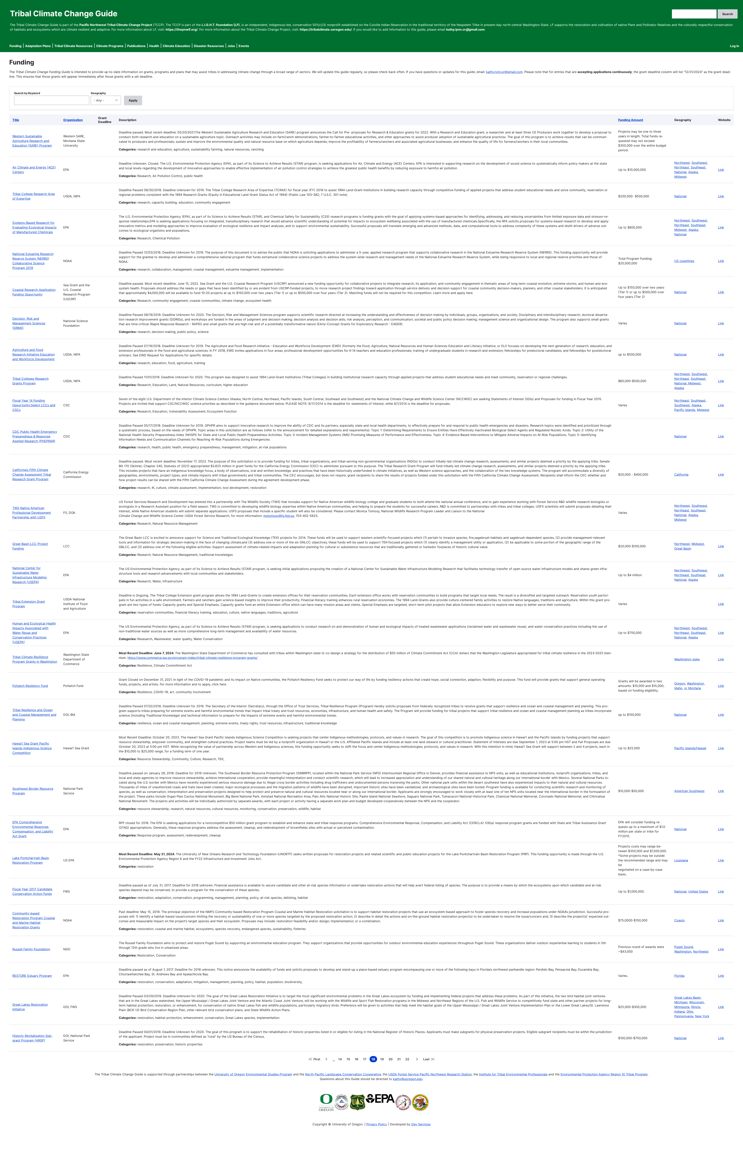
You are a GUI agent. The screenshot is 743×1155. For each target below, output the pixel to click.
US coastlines (684, 261)
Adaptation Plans (38, 46)
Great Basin (682, 548)
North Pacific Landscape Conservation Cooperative (343, 1074)
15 (349, 1059)
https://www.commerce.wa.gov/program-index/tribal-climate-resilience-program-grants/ (193, 658)
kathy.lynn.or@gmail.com (504, 72)
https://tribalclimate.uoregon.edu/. (326, 29)
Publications (136, 46)
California (681, 474)
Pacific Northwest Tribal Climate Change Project (115, 25)
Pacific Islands (684, 410)
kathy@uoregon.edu (407, 1079)
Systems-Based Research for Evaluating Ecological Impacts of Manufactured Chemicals (34, 227)
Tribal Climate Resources (73, 46)
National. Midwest (687, 383)
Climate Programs (109, 46)
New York (702, 1016)
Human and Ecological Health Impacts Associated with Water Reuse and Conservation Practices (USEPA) (34, 632)
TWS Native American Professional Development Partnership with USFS (31, 512)
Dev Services (421, 1124)
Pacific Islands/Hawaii (690, 748)
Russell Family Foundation (31, 949)
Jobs (231, 46)
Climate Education (176, 46)
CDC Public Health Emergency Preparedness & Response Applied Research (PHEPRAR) (34, 436)
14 (340, 1059)
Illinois (695, 1007)
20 (391, 1059)
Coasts (679, 920)
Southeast (698, 167)
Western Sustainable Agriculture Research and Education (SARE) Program (32, 140)
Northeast (681, 167)
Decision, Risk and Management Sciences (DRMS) (28, 323)
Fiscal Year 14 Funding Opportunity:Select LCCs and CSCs (33, 405)
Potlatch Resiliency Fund (30, 686)
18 (374, 1059)
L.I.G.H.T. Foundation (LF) (221, 25)
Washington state (687, 659)
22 (408, 1059)
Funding (15, 46)
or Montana (692, 688)
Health (154, 46)
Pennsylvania (683, 1016)
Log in (734, 46)
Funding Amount (630, 120)
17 (365, 1059)
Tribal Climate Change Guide (63, 13)
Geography (98, 93)
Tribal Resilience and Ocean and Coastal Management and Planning (34, 714)
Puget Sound (683, 947)
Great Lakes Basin (687, 997)
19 (382, 1059)
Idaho (678, 688)
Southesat (698, 575)
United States (698, 891)
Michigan (680, 1002)
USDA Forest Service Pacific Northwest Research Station (430, 1074)
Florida (679, 976)
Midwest (680, 177)
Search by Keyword (27, 93)
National (680, 172)
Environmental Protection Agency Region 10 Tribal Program (604, 1074)
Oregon (679, 683)
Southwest (699, 163)
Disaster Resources (209, 46)
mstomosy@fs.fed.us (278, 516)
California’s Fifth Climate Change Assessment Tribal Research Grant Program (31, 474)
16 (357, 1059)
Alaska (693, 172)
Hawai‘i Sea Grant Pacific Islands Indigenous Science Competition (32, 748)
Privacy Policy (376, 1124)
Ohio (690, 1011)
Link (721, 170)
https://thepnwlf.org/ (182, 29)
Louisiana (681, 860)
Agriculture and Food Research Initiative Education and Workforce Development (33, 354)
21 (399, 1059)
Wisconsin (696, 1002)
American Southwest (689, 791)
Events (244, 46)
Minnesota (681, 1007)
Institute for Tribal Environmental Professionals (513, 1074)
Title (15, 120)
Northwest (682, 163)
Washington (695, 683)
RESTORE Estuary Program (32, 976)
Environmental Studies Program (269, 1074)
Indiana (679, 1011)
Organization (73, 120)
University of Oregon (229, 1074)
